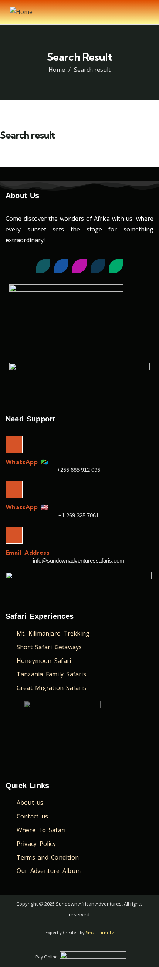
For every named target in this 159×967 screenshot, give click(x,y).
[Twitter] (43, 266)
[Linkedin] (98, 266)
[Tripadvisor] (116, 266)
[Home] (21, 12)
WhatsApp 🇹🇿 (27, 462)
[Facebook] (61, 266)
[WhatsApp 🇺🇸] (14, 489)
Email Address (28, 552)
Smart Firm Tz (100, 932)
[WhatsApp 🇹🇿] (14, 444)
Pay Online (46, 957)
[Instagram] (79, 266)
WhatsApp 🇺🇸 (27, 507)
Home (56, 70)
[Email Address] (14, 535)
